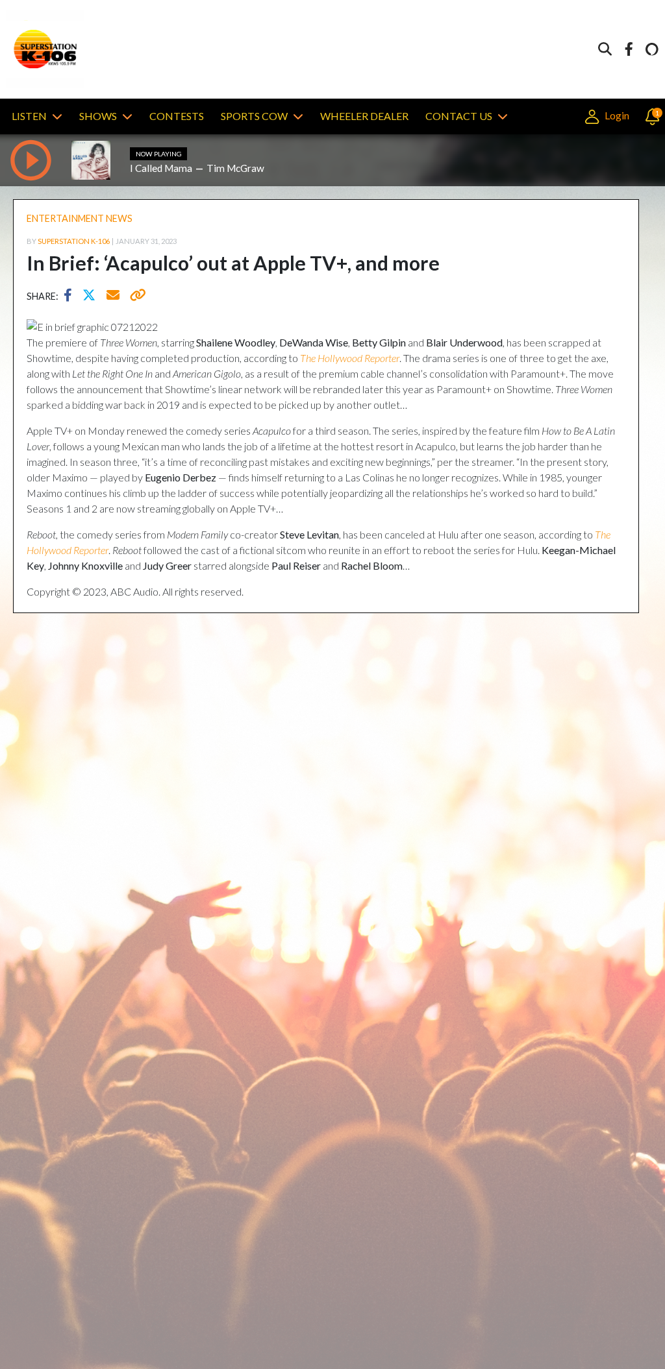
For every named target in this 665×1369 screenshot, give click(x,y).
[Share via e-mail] (114, 296)
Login (616, 115)
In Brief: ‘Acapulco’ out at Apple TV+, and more (233, 262)
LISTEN (29, 116)
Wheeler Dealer (364, 116)
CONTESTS (176, 116)
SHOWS (98, 116)
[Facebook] (628, 49)
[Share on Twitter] (92, 296)
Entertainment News (79, 218)
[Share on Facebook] (71, 296)
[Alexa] (652, 49)
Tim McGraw (235, 168)
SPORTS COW (254, 116)
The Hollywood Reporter (349, 358)
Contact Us (458, 116)
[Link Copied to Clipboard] (135, 296)
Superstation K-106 (74, 241)
